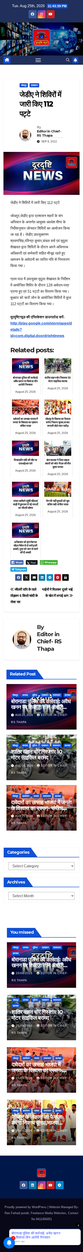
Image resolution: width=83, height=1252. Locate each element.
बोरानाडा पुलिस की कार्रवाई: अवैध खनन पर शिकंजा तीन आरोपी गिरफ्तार (41, 707)
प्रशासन (34, 85)
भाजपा (36, 796)
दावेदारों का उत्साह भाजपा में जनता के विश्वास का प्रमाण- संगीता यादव (41, 808)
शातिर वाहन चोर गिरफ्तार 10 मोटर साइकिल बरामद (36, 754)
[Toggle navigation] (38, 60)
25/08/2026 (24, 973)
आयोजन (25, 796)
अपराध (25, 695)
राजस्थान (56, 695)
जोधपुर (24, 85)
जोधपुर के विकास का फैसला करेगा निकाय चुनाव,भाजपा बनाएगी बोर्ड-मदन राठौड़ (37, 1123)
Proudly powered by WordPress (26, 1207)
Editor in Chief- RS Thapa (49, 133)
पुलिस (34, 695)
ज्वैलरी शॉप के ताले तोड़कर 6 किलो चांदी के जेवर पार (24, 595)
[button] (68, 60)
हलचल (68, 695)
